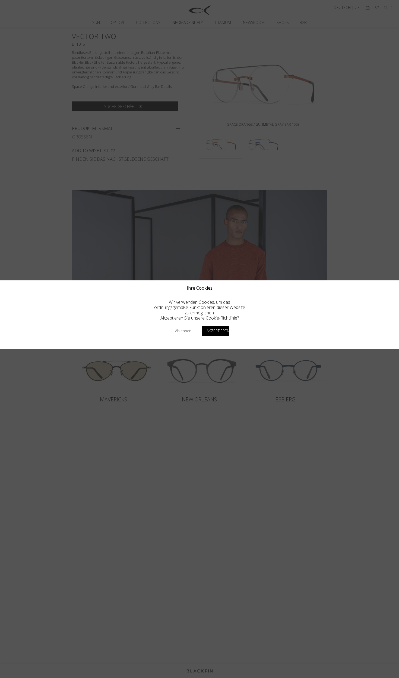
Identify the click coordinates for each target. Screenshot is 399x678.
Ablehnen (183, 330)
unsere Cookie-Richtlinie (214, 318)
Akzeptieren (218, 330)
